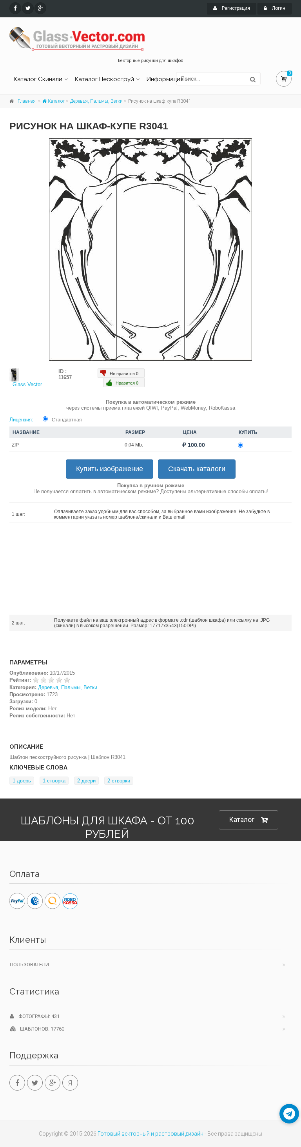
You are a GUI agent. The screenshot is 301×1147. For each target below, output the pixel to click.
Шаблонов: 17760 (40, 1029)
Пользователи (29, 964)
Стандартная (67, 420)
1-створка (54, 781)
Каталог (56, 101)
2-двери (86, 781)
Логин (278, 8)
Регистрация (235, 8)
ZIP (15, 445)
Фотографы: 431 (37, 1016)
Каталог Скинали (38, 79)
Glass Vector (27, 384)
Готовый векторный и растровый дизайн (150, 1134)
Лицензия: (21, 420)
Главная (27, 101)
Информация (165, 79)
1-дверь (22, 781)
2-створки (118, 781)
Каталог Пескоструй (104, 79)
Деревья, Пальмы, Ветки (96, 101)
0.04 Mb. (134, 445)
